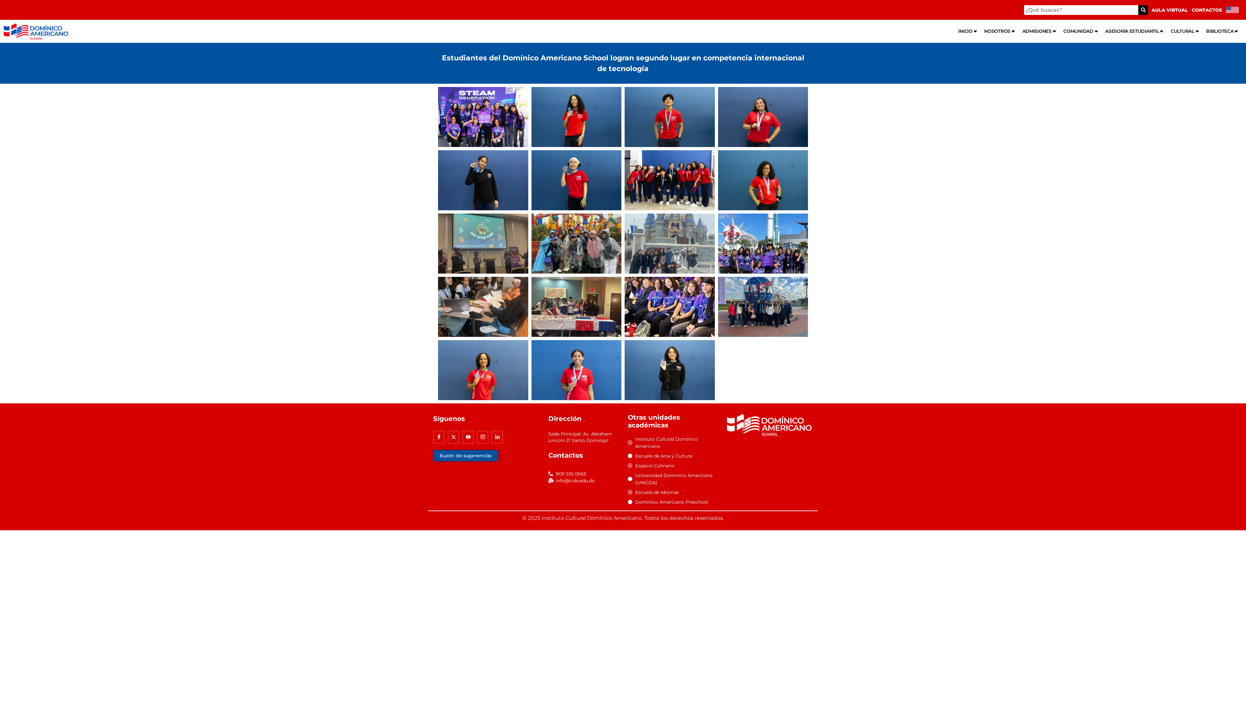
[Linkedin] (497, 437)
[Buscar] (1143, 10)
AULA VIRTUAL (1170, 10)
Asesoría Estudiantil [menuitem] (1132, 31)
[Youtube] (468, 437)
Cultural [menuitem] (1182, 31)
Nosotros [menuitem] (997, 31)
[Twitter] (453, 437)
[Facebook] (439, 437)
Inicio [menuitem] (965, 31)
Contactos (1207, 10)
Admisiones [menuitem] (1037, 31)
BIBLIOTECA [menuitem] (1219, 31)
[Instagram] (482, 437)
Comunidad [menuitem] (1078, 31)
